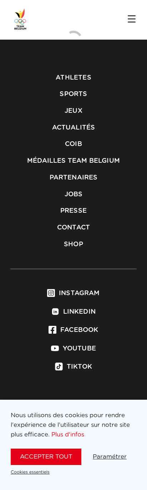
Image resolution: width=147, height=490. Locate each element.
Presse (73, 211)
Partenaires (74, 178)
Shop (73, 244)
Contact (73, 227)
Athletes (73, 78)
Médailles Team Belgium (73, 161)
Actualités (73, 128)
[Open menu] (132, 19)
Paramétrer (110, 457)
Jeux (73, 111)
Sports (73, 94)
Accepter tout (46, 457)
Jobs (74, 194)
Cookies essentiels (30, 472)
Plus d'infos (67, 434)
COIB (73, 144)
